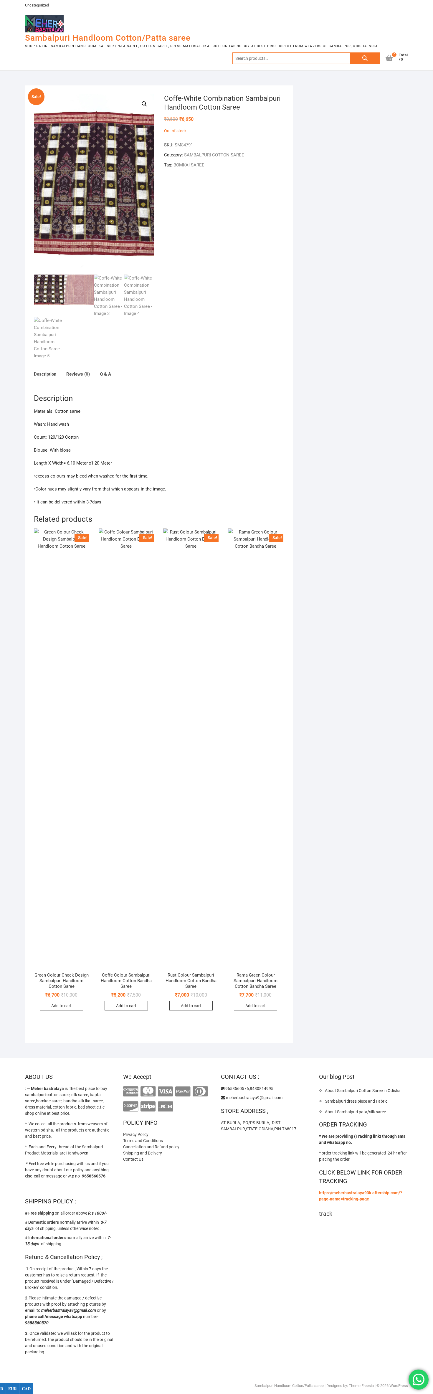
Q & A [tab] (105, 374)
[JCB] (165, 1107)
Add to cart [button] (61, 1005)
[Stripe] (148, 1107)
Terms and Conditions (143, 1140)
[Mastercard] (148, 1092)
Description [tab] (45, 374)
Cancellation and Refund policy (151, 1146)
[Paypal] (182, 1092)
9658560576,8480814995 (248, 1088)
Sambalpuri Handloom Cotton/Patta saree (108, 38)
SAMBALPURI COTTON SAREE (214, 155)
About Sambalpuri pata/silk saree (355, 1111)
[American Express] (130, 1092)
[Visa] (165, 1092)
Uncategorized (37, 5)
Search (365, 58)
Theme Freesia (361, 1385)
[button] (144, 104)
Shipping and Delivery (142, 1153)
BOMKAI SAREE (188, 165)
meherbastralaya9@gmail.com (253, 1097)
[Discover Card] (130, 1107)
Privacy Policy (135, 1134)
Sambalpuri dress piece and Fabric (356, 1101)
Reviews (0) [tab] (78, 374)
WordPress (398, 1385)
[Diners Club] (200, 1092)
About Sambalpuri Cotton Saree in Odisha (363, 1090)
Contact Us (133, 1159)
